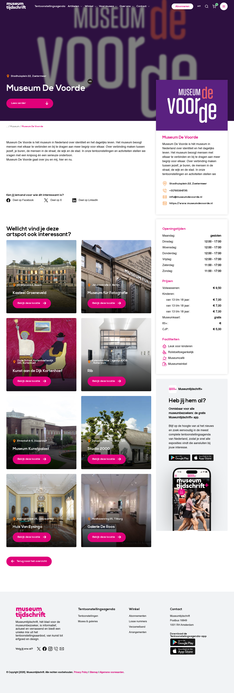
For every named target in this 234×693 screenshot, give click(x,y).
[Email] (62, 649)
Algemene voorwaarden (112, 672)
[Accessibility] (199, 6)
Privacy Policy (81, 672)
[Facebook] (45, 649)
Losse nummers (138, 621)
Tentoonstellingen (88, 616)
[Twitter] (39, 649)
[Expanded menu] (224, 6)
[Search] (207, 6)
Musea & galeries (88, 621)
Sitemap (94, 672)
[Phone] (56, 649)
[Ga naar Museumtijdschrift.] (7, 126)
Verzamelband (137, 627)
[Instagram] (50, 649)
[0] (214, 6)
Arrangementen (137, 632)
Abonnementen (137, 616)
